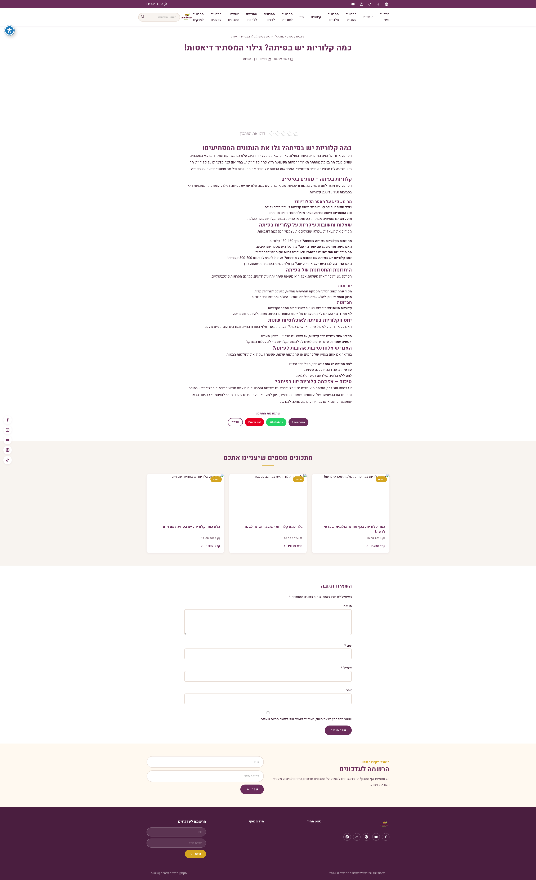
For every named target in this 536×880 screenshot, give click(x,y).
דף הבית (300, 37)
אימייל (346, 667)
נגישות (155, 873)
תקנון (183, 873)
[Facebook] (7, 420)
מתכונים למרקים (198, 17)
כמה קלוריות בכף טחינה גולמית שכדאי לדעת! (354, 529)
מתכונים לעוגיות (287, 17)
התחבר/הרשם (155, 4)
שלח (255, 789)
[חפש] (142, 17)
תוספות (368, 17)
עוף (301, 17)
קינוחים (316, 17)
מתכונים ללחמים (251, 17)
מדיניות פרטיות (169, 873)
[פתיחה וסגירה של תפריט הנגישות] (9, 30)
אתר (349, 690)
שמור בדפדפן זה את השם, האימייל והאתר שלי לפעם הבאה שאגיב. (306, 719)
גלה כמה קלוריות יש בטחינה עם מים (191, 526)
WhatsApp (276, 422)
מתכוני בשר (384, 17)
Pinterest (254, 422)
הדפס (235, 422)
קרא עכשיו (378, 546)
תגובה (348, 606)
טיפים (290, 37)
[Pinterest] (7, 450)
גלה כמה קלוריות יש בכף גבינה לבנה (274, 526)
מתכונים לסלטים (216, 17)
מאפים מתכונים (233, 17)
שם (348, 645)
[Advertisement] (268, 99)
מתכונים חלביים (333, 17)
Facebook (298, 422)
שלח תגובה (338, 730)
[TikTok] (7, 460)
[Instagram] (7, 430)
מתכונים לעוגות (351, 17)
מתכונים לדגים (269, 17)
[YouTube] (7, 440)
